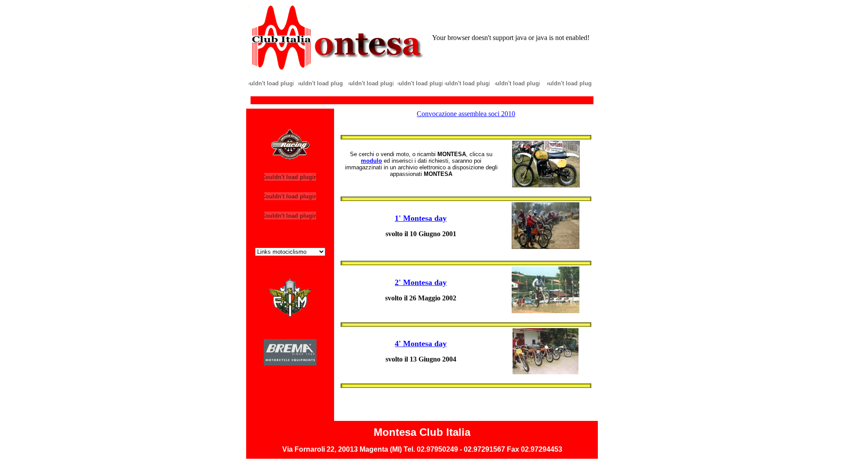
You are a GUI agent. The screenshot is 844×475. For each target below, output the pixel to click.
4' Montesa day (421, 343)
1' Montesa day (421, 218)
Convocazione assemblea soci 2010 (466, 113)
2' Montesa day (421, 282)
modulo (371, 160)
